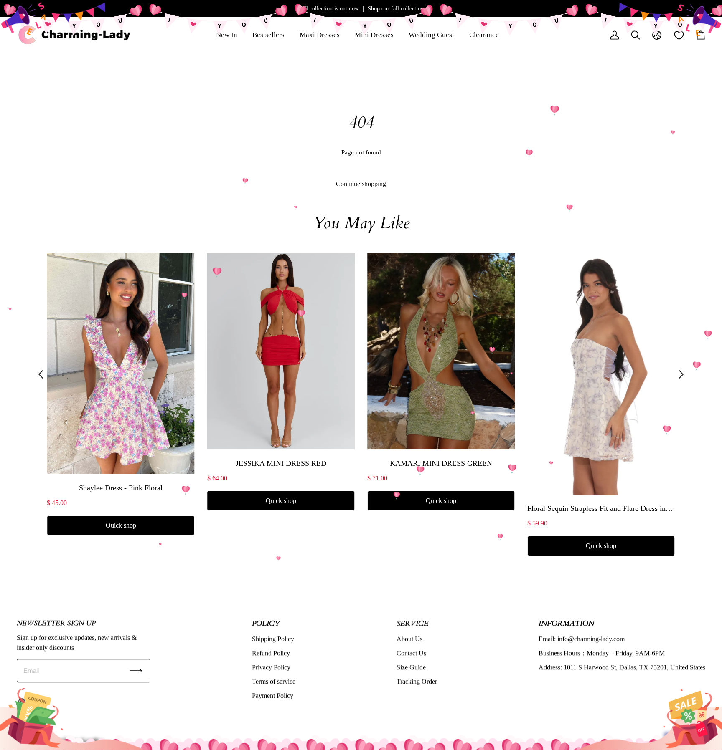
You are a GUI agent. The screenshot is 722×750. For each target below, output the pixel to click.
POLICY (266, 623)
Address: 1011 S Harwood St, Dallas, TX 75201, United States (622, 667)
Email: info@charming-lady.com (582, 638)
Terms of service (273, 681)
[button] (41, 374)
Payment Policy (272, 695)
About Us (409, 638)
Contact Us (411, 653)
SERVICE (412, 623)
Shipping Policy (273, 638)
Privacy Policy (271, 667)
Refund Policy (271, 653)
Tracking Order (417, 681)
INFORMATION (566, 623)
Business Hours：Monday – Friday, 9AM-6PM (602, 653)
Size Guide (411, 667)
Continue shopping (361, 183)
